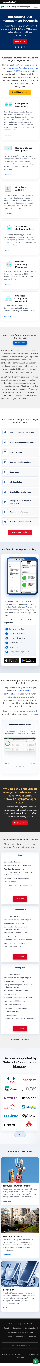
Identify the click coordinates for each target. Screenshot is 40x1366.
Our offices (32, 1335)
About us (8, 1322)
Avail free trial (20, 91)
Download (20, 897)
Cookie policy (12, 1331)
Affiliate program (26, 1331)
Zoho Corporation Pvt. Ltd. (19, 1353)
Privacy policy (30, 1326)
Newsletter (7, 1335)
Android (29, 605)
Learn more (8, 134)
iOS (5, 608)
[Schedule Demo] (36, 1361)
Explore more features (20, 531)
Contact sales (20, 1335)
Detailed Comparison (20, 1038)
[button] (15, 45)
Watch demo (20, 341)
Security (7, 1326)
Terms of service (28, 1322)
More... (20, 1133)
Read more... (7, 1200)
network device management (24, 710)
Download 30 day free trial (20, 40)
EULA (17, 1322)
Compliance (18, 1326)
